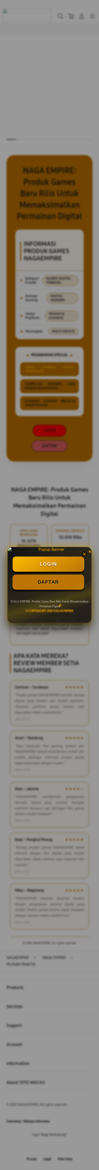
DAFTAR (48, 582)
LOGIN (48, 564)
